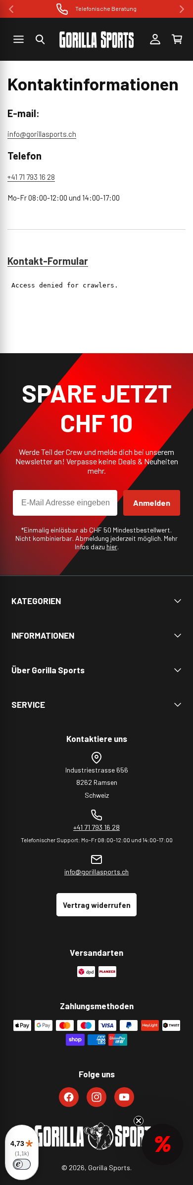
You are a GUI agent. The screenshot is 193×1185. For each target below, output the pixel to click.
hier (111, 546)
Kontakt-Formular (47, 261)
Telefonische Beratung (106, 8)
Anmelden (151, 502)
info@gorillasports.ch (41, 133)
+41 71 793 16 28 (31, 176)
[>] (182, 9)
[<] (11, 9)
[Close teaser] (139, 1121)
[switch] (22, 1164)
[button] (40, 39)
